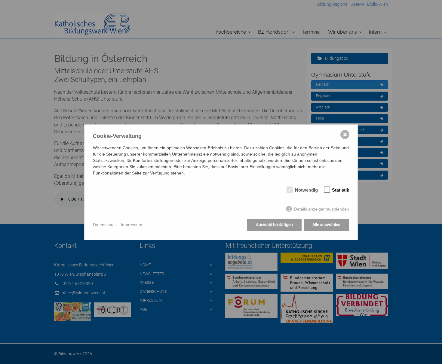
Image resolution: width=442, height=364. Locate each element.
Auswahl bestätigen (274, 224)
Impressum (131, 224)
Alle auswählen (326, 224)
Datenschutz (105, 224)
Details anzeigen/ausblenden (321, 209)
